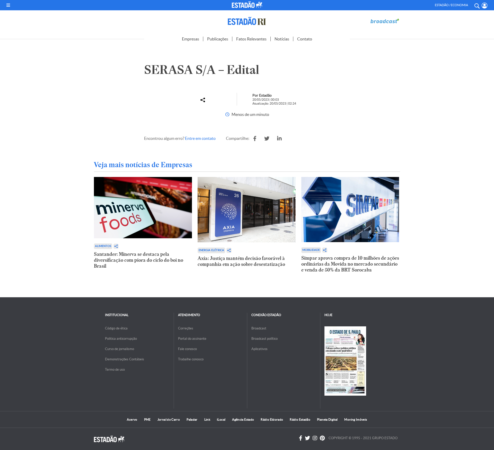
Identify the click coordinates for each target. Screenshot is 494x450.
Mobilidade (311, 250)
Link (207, 419)
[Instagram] (315, 438)
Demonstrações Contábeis (124, 359)
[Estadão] (248, 4)
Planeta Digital (327, 419)
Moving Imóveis (355, 419)
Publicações (217, 39)
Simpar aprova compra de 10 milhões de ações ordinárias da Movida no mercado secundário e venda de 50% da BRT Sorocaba (350, 264)
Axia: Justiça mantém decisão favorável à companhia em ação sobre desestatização (241, 261)
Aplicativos (259, 349)
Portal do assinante (192, 339)
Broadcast (258, 328)
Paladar (192, 419)
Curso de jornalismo (119, 349)
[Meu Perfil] (485, 6)
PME (147, 419)
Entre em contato (200, 138)
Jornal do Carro (168, 419)
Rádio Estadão (300, 419)
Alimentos (103, 246)
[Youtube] (322, 438)
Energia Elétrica (211, 250)
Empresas (190, 39)
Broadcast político (264, 339)
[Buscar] (477, 5)
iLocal (221, 419)
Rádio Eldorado (272, 419)
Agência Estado (243, 419)
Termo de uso (115, 369)
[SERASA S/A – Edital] (255, 138)
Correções (185, 328)
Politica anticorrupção (121, 339)
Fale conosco (187, 349)
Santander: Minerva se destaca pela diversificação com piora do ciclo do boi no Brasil (138, 260)
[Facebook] (300, 438)
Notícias (282, 39)
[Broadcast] (384, 21)
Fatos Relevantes (251, 39)
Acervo (132, 419)
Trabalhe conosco (191, 359)
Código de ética (116, 328)
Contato (304, 39)
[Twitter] (307, 438)
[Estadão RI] (247, 21)
